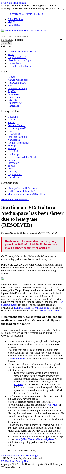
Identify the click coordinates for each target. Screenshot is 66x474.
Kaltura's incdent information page (31, 307)
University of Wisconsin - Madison (25, 14)
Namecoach (14, 97)
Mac (55, 404)
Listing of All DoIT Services (22, 188)
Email (11, 54)
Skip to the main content (13, 2)
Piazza (11, 168)
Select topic (7, 39)
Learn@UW (14, 25)
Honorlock (13, 151)
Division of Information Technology (19, 455)
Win (49, 404)
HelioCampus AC (17, 82)
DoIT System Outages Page (22, 191)
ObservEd (13, 116)
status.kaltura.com (50, 310)
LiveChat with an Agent (20, 60)
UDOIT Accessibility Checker (23, 157)
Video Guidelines (16, 358)
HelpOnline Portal (17, 57)
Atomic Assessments (18, 142)
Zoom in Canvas (16, 125)
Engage (11, 160)
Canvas (11, 77)
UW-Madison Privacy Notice (16, 461)
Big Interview (15, 103)
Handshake (13, 105)
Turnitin (12, 148)
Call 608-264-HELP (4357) (22, 51)
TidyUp (12, 145)
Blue (10, 85)
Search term (7, 36)
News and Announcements (15, 199)
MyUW (12, 22)
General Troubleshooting (20, 66)
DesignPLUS (14, 134)
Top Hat (12, 91)
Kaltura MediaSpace (18, 79)
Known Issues (15, 63)
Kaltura (11, 122)
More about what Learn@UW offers (26, 194)
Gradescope (14, 154)
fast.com (18, 384)
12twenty (12, 100)
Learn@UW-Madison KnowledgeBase (34, 439)
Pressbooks (13, 94)
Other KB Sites (15, 19)
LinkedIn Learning (17, 88)
